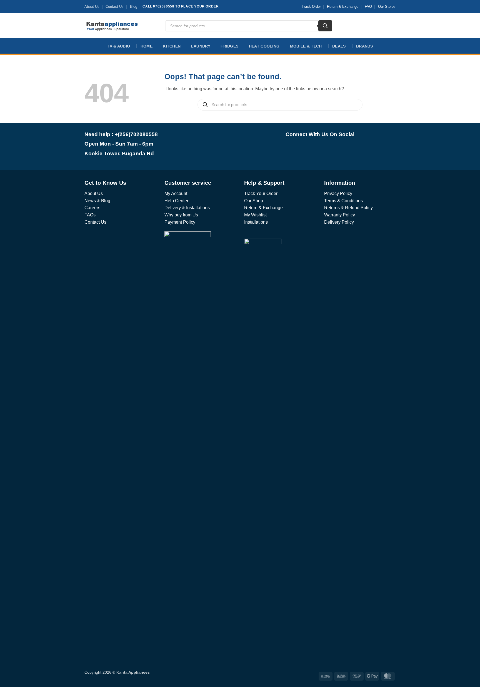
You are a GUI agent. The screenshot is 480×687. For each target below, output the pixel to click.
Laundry (200, 46)
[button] (379, 26)
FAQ (368, 6)
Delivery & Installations (187, 207)
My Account (175, 193)
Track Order (311, 6)
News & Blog (97, 200)
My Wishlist (255, 215)
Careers (92, 207)
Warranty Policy (339, 215)
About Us (91, 6)
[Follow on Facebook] (297, 148)
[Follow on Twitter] (327, 148)
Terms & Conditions (343, 200)
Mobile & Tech (306, 46)
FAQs (90, 215)
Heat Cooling (264, 46)
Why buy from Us (181, 215)
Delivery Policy (339, 222)
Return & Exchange (342, 6)
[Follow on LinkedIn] (343, 148)
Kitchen (172, 46)
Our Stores (387, 6)
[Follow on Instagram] (312, 148)
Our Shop (253, 200)
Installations (256, 222)
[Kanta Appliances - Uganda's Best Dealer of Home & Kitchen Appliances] (112, 26)
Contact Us (115, 6)
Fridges (229, 46)
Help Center (176, 200)
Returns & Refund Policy (348, 207)
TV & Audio (118, 46)
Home (146, 46)
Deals (339, 46)
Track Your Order (261, 193)
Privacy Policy (338, 193)
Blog (133, 6)
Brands (364, 46)
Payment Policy (179, 222)
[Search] (325, 25)
